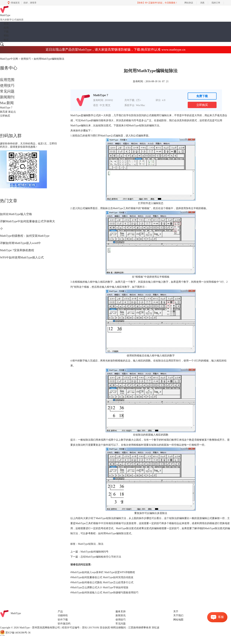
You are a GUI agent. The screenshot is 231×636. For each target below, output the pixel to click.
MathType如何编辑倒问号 (94, 551)
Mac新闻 (7, 103)
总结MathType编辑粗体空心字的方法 (100, 556)
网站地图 (178, 619)
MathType (85, 120)
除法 (100, 544)
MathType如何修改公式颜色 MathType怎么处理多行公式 (101, 582)
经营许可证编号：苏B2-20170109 (80, 627)
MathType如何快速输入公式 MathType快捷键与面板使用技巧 (104, 592)
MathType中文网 (9, 58)
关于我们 (178, 615)
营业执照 (105, 627)
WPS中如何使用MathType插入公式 (22, 257)
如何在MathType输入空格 (16, 214)
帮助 (6, 35)
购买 (6, 39)
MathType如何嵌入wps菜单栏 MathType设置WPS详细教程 (102, 572)
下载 (6, 31)
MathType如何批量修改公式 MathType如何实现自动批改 (101, 577)
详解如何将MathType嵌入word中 (20, 243)
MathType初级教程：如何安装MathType (24, 235)
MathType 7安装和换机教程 (17, 250)
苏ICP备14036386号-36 (17, 632)
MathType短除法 (87, 544)
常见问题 (7, 91)
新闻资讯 (121, 615)
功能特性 (63, 615)
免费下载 (202, 96)
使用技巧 (26, 58)
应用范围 (7, 80)
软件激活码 (64, 623)
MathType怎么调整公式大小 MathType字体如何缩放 (99, 587)
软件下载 (63, 619)
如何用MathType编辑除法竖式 (114, 533)
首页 (6, 23)
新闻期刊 (7, 97)
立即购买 (202, 104)
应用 (6, 27)
